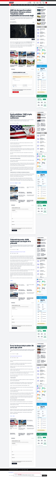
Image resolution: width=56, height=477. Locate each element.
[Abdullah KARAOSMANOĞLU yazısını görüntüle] (46, 31)
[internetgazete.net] (11, 3)
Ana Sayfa (11, 112)
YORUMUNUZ (13, 210)
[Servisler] (46, 5)
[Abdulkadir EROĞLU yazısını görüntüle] (46, 28)
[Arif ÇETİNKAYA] (38, 36)
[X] (42, 0)
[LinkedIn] (44, 0)
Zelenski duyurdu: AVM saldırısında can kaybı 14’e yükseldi (20, 241)
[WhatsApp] (46, 0)
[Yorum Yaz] (17, 39)
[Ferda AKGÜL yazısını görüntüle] (46, 41)
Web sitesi (13, 224)
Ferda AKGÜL (41, 148)
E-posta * (13, 221)
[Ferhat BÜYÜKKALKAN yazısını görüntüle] (46, 45)
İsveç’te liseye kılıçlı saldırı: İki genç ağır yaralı (22, 346)
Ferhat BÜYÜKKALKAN (42, 45)
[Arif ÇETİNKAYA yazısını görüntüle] (46, 35)
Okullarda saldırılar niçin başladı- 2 (43, 36)
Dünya (13, 112)
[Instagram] (43, 0)
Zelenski (11, 280)
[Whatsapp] (27, 469)
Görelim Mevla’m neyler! (42, 271)
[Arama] (46, 2)
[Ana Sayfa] (10, 5)
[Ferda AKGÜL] (38, 43)
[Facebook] (10, 39)
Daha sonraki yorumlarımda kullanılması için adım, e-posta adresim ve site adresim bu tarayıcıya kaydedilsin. (22, 90)
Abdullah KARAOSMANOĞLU (42, 32)
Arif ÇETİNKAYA (42, 35)
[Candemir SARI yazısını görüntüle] (46, 38)
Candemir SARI (42, 145)
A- (32, 39)
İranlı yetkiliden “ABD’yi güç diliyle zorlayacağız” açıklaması (21, 116)
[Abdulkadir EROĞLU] (38, 29)
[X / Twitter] (12, 39)
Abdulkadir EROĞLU (42, 260)
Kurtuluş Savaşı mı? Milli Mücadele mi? (42, 33)
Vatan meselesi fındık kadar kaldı (42, 43)
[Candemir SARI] (38, 39)
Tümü (45, 258)
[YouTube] (45, 0)
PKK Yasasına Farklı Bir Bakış (42, 29)
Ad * (12, 218)
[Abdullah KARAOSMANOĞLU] (38, 33)
